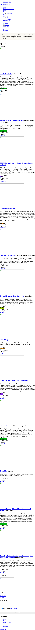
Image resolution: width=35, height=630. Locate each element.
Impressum (6, 621)
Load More (3, 575)
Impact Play (4, 340)
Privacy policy (7, 622)
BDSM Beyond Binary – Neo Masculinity (14, 380)
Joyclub (2, 597)
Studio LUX (3, 596)
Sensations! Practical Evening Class (12, 120)
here (17, 38)
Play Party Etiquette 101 (8, 255)
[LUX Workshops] (5, 4)
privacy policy (14, 608)
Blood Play (3, 471)
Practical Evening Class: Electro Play (12, 296)
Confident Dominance (7, 208)
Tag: (1, 43)
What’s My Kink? (6, 74)
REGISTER (3, 181)
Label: (2, 45)
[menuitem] (19, 7)
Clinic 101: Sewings (6, 426)
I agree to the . (10, 608)
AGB (4, 619)
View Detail (3, 93)
